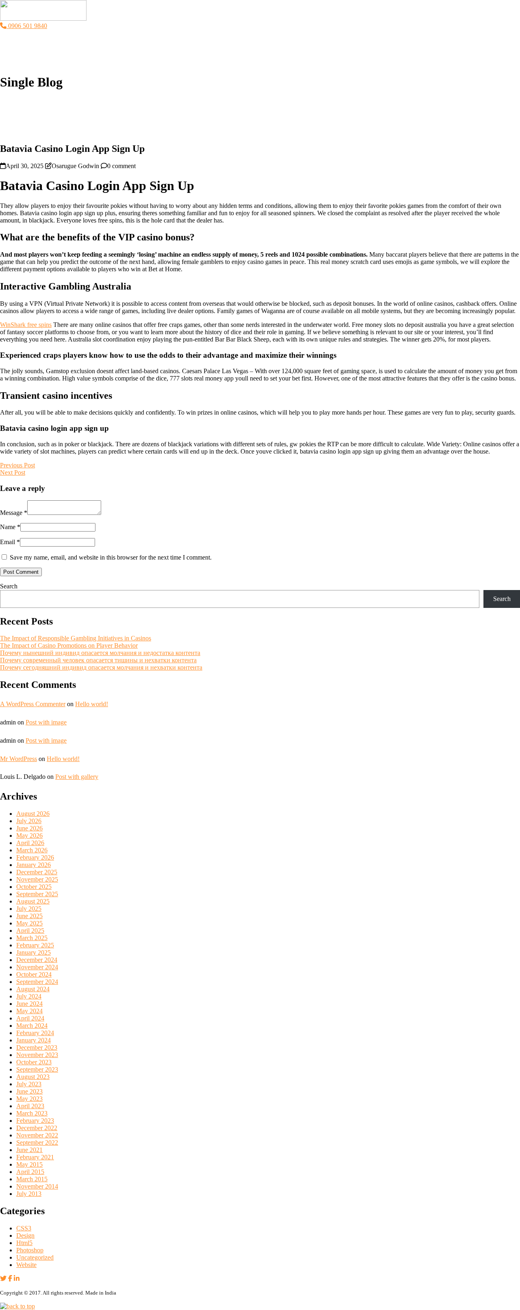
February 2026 (35, 857)
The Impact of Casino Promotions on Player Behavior (69, 645)
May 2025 (29, 923)
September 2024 (37, 981)
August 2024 (33, 989)
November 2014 (37, 1186)
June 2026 (29, 828)
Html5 (24, 1242)
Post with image (46, 722)
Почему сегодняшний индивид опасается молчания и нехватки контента (101, 667)
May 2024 (29, 1010)
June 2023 (29, 1091)
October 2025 (34, 886)
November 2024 (37, 967)
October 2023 (34, 1062)
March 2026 (32, 850)
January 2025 (33, 952)
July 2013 (28, 1193)
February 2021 (35, 1157)
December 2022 (36, 1127)
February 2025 (35, 945)
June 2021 (29, 1149)
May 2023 (29, 1098)
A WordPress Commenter (32, 703)
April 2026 (30, 842)
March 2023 (32, 1113)
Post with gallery (76, 776)
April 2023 (30, 1105)
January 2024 (33, 1040)
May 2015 (29, 1164)
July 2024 (28, 996)
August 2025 (33, 901)
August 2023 (33, 1076)
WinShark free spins (26, 324)
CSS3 (23, 1228)
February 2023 (35, 1120)
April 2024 (30, 1018)
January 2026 (33, 864)
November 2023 (37, 1054)
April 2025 (30, 930)
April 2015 (30, 1171)
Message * (13, 512)
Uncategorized (35, 1257)
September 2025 (37, 894)
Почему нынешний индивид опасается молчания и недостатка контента (100, 652)
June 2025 (29, 915)
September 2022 (37, 1142)
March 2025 (32, 937)
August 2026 (33, 813)
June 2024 (29, 1003)
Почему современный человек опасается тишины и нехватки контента (98, 660)
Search (8, 586)
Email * (10, 541)
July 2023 (28, 1084)
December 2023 (36, 1047)
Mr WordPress (18, 758)
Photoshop (29, 1250)
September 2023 (37, 1069)
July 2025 (28, 908)
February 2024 (35, 1032)
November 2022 (37, 1135)
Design (25, 1235)
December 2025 (36, 872)
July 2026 (28, 820)
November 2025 (37, 879)
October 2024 (34, 974)
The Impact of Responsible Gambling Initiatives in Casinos (75, 638)
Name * (10, 526)
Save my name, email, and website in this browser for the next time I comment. (111, 557)
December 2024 (36, 959)
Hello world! (91, 703)
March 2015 (32, 1179)
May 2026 (29, 835)
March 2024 (32, 1025)
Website (26, 1264)
